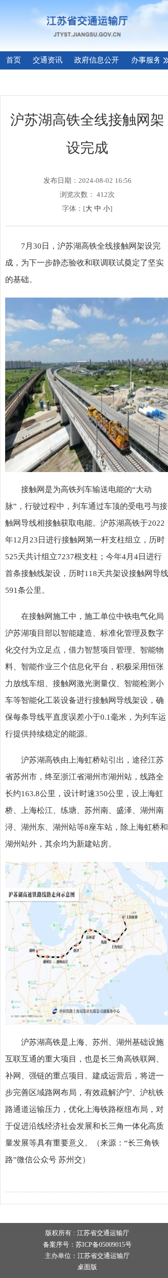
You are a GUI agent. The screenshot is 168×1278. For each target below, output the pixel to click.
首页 (13, 60)
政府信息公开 (96, 60)
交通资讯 (48, 60)
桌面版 (87, 1267)
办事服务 (146, 60)
